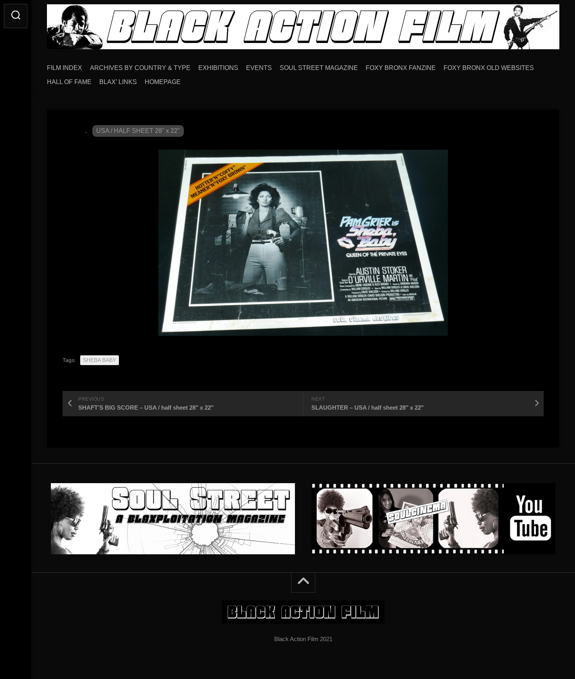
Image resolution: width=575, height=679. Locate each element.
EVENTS (259, 67)
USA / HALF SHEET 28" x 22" (138, 130)
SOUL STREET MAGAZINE (319, 67)
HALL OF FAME (69, 82)
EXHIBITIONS (218, 67)
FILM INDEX (64, 67)
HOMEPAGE (163, 82)
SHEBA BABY (99, 360)
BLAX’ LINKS (118, 82)
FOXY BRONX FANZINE (401, 67)
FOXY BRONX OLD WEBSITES (489, 67)
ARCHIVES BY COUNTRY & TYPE (140, 67)
